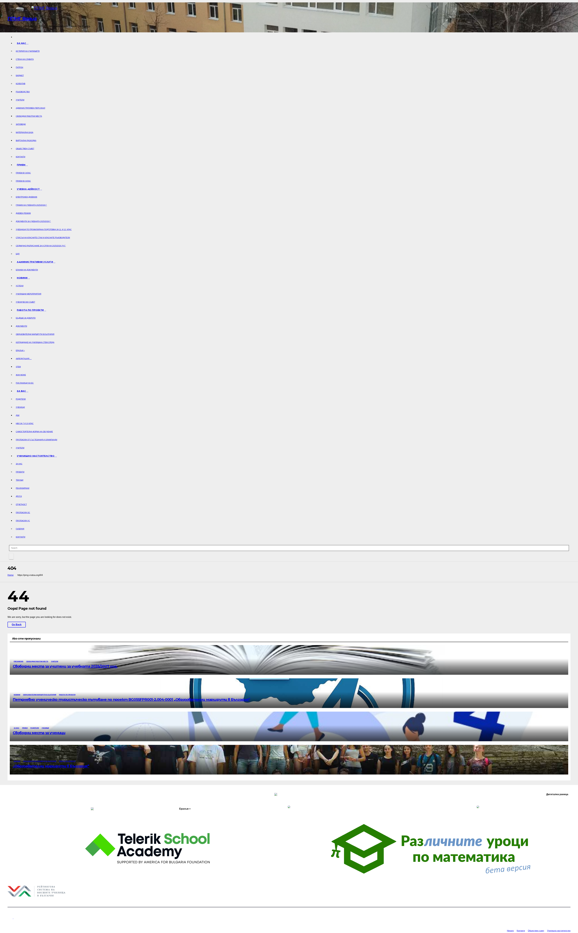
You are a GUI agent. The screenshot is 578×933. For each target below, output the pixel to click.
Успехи (19, 286)
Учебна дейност (28, 189)
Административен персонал (30, 108)
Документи (21, 326)
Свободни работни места (29, 116)
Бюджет (20, 76)
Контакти (20, 157)
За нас (22, 43)
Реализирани (22, 488)
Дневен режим (23, 213)
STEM (18, 367)
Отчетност (21, 504)
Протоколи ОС (23, 513)
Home (11, 575)
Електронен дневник (26, 197)
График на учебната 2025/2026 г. (31, 205)
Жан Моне (21, 375)
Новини (22, 277)
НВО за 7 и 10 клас (25, 423)
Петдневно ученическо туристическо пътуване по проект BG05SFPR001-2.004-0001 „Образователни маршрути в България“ (131, 699)
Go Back (17, 624)
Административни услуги (35, 262)
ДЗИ (17, 415)
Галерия (20, 529)
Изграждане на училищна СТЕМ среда (35, 342)
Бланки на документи (27, 270)
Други (19, 496)
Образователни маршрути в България (35, 334)
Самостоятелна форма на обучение (34, 432)
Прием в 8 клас (23, 181)
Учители (20, 100)
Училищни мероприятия (28, 294)
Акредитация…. (24, 359)
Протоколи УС (23, 521)
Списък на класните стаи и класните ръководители (43, 238)
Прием (21, 164)
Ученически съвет (25, 302)
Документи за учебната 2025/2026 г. (33, 221)
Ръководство (23, 92)
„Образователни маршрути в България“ (51, 766)
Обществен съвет (25, 149)
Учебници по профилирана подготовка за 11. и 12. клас (44, 229)
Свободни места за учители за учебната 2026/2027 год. (65, 666)
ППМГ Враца (22, 18)
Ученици (20, 407)
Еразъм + (20, 350)
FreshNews (18, 661)
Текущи (19, 480)
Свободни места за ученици (39, 733)
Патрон (19, 67)
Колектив (20, 84)
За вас (22, 391)
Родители (21, 399)
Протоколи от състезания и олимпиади (36, 440)
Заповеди (21, 124)
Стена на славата (25, 59)
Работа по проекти (30, 310)
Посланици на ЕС (25, 383)
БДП (18, 254)
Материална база (24, 132)
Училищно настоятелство (36, 456)
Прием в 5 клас (23, 173)
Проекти (20, 472)
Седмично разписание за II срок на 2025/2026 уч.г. (41, 246)
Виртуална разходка (26, 141)
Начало (510, 931)
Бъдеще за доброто (26, 318)
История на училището (28, 51)
